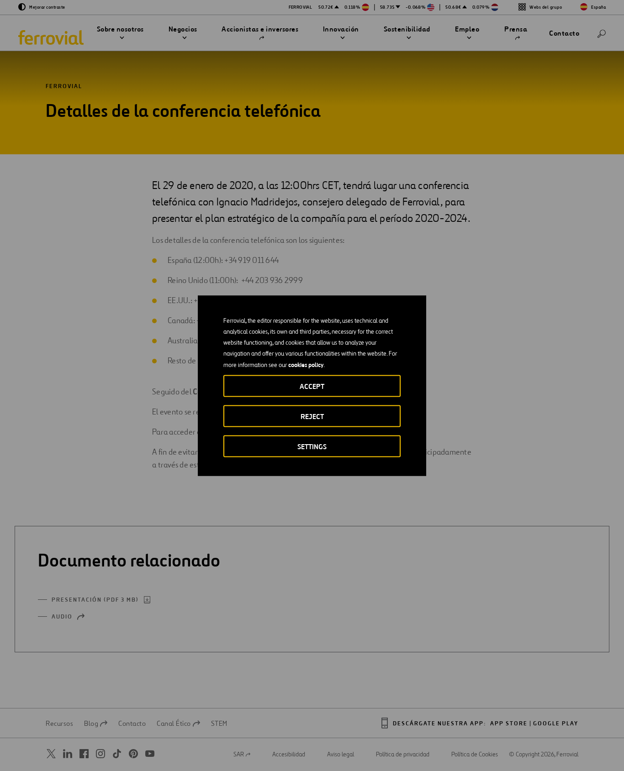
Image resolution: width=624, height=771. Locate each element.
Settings (312, 446)
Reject (312, 416)
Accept (312, 386)
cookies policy (305, 364)
